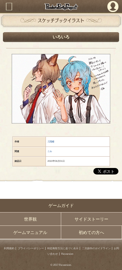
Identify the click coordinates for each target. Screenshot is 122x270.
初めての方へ (91, 232)
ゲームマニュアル (30, 232)
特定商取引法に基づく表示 (62, 248)
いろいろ (61, 36)
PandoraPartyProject (61, 6)
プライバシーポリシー (31, 248)
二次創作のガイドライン (96, 248)
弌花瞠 (50, 141)
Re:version (67, 253)
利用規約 (9, 248)
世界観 (30, 219)
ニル (49, 151)
